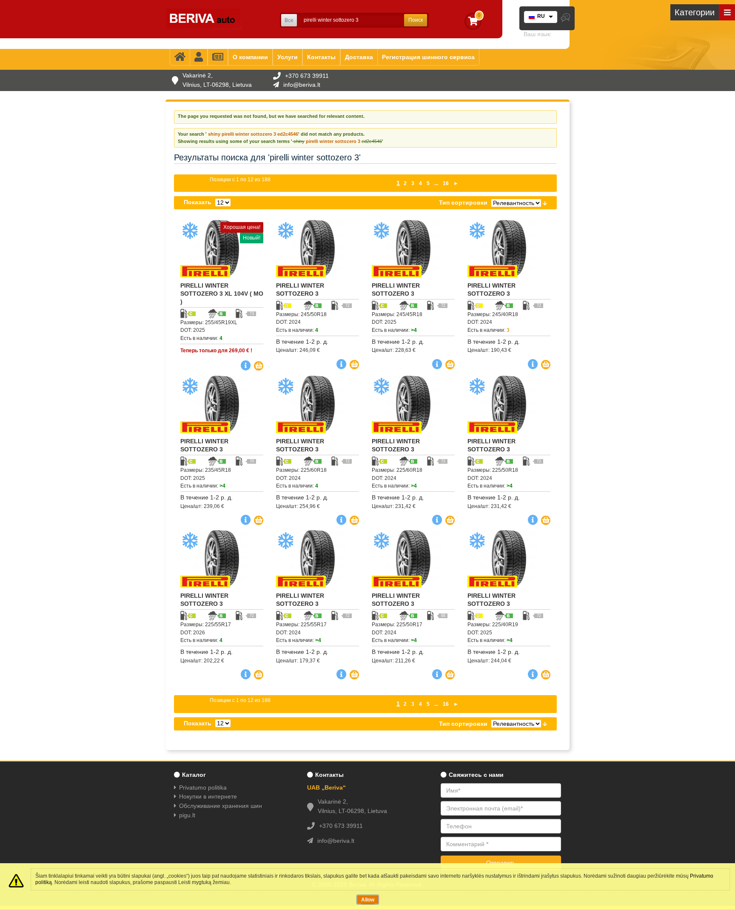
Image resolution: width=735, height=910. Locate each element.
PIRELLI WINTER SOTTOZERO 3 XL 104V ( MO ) (221, 293)
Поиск (415, 20)
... (436, 183)
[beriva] (203, 19)
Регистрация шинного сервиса (428, 57)
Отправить (501, 862)
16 (446, 183)
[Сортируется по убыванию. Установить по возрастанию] (545, 202)
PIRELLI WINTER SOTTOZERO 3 (300, 289)
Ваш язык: (538, 34)
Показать (197, 202)
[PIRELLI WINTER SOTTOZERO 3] (317, 248)
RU (541, 16)
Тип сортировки (463, 202)
